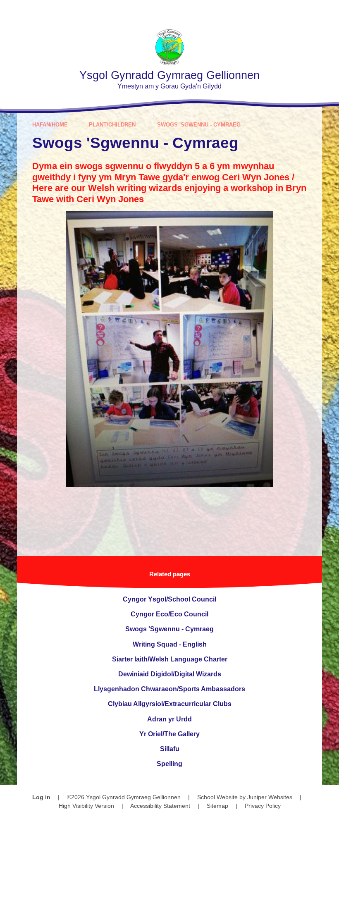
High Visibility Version (86, 805)
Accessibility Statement (160, 805)
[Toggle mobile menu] (327, 11)
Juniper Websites (269, 797)
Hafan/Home (50, 125)
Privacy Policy (263, 805)
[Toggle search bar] (303, 11)
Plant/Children (112, 125)
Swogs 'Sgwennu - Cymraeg (199, 125)
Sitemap (217, 805)
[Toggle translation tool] (281, 11)
